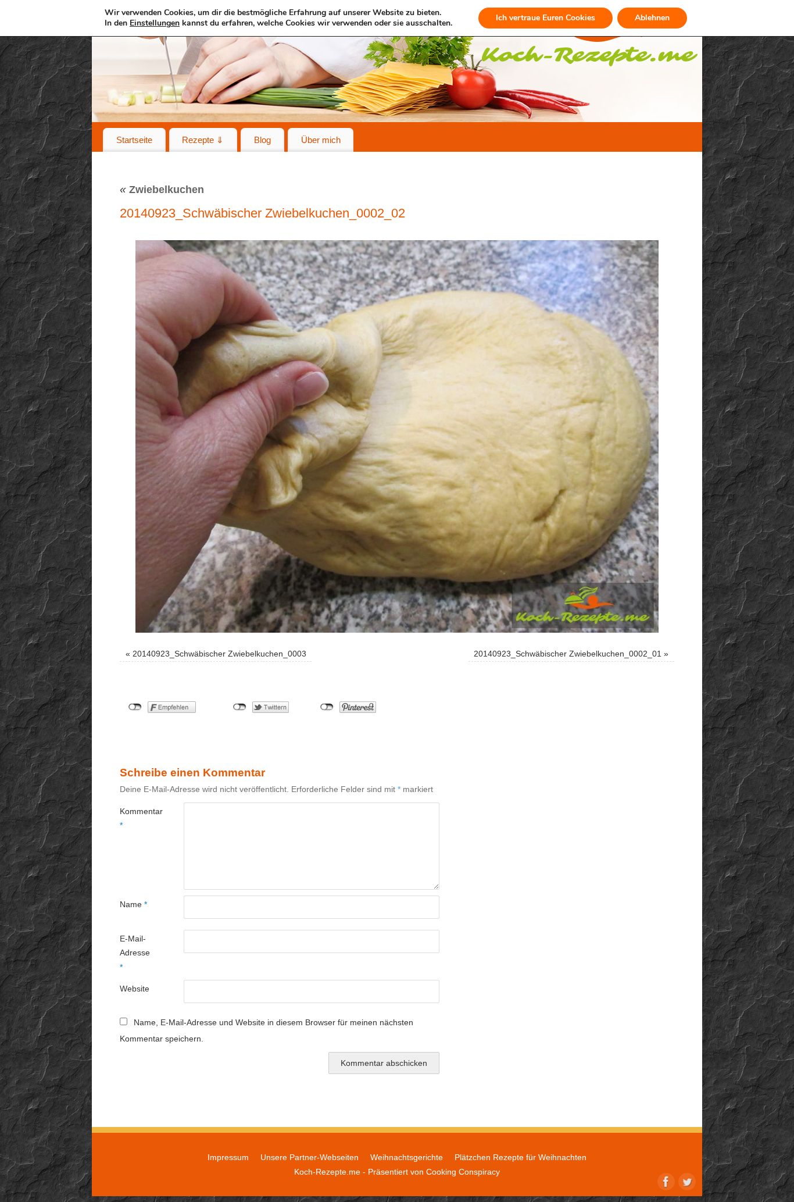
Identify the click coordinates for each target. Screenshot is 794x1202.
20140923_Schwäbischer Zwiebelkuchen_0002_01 (567, 653)
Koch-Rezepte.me (327, 1171)
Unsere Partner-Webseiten (309, 1157)
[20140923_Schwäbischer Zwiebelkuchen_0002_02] (397, 436)
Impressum (228, 1157)
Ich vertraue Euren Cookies (545, 17)
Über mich (321, 140)
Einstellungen (155, 23)
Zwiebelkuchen (162, 189)
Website (134, 988)
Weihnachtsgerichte (406, 1157)
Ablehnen (652, 17)
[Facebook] (665, 1180)
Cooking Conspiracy (463, 1171)
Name (133, 904)
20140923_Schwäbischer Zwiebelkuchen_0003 (219, 653)
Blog (262, 140)
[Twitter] (685, 1180)
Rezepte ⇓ (203, 140)
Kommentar (136, 818)
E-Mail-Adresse (135, 953)
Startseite (134, 140)
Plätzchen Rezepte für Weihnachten (520, 1157)
